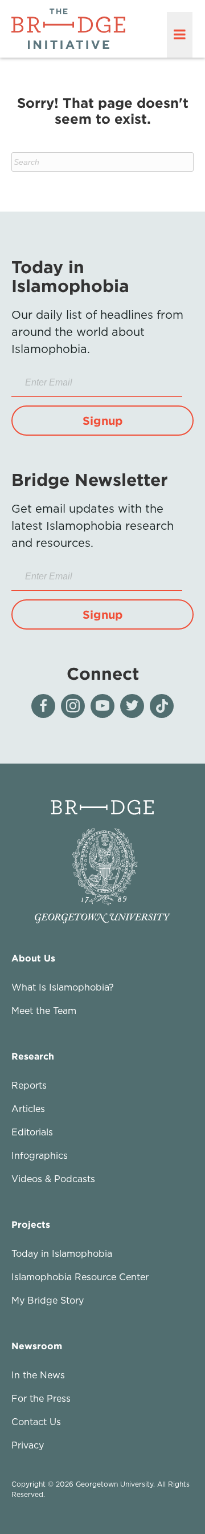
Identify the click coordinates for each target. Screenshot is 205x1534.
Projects (30, 1224)
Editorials (32, 1132)
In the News (38, 1375)
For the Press (41, 1398)
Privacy (27, 1445)
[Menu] (179, 35)
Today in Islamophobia (61, 1253)
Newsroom (36, 1346)
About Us (33, 958)
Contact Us (36, 1422)
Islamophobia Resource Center (80, 1277)
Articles (28, 1108)
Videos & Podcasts (53, 1179)
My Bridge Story (47, 1300)
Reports (29, 1085)
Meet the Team (43, 1010)
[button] (102, 420)
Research (32, 1056)
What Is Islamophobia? (62, 987)
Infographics (39, 1155)
